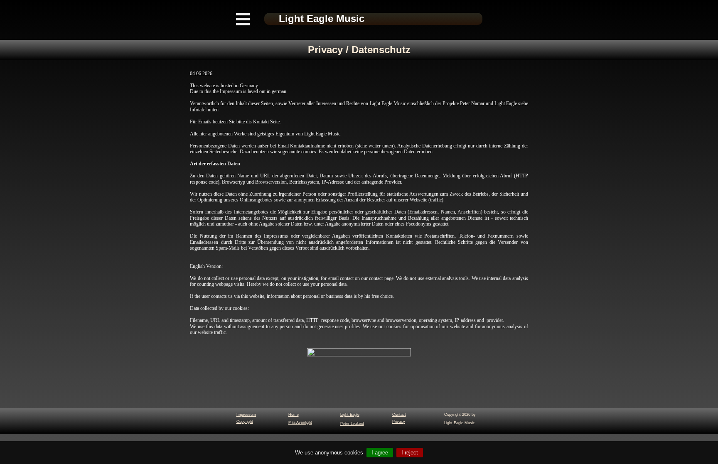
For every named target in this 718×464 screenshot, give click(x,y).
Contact (399, 414)
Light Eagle (349, 414)
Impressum (246, 414)
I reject (409, 452)
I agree (379, 452)
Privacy (398, 422)
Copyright (244, 422)
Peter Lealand (352, 424)
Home (293, 414)
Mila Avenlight (300, 422)
